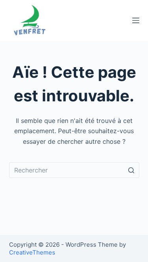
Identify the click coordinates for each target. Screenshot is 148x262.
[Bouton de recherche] (131, 170)
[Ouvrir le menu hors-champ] (135, 20)
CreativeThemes (32, 252)
